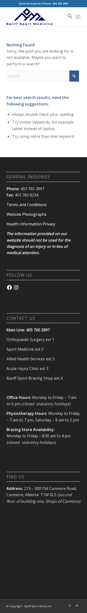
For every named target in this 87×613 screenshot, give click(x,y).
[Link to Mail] (76, 605)
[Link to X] (69, 605)
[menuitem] (67, 16)
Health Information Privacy (31, 224)
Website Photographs (26, 214)
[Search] (67, 16)
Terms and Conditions (27, 204)
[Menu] (77, 16)
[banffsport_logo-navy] (36, 16)
